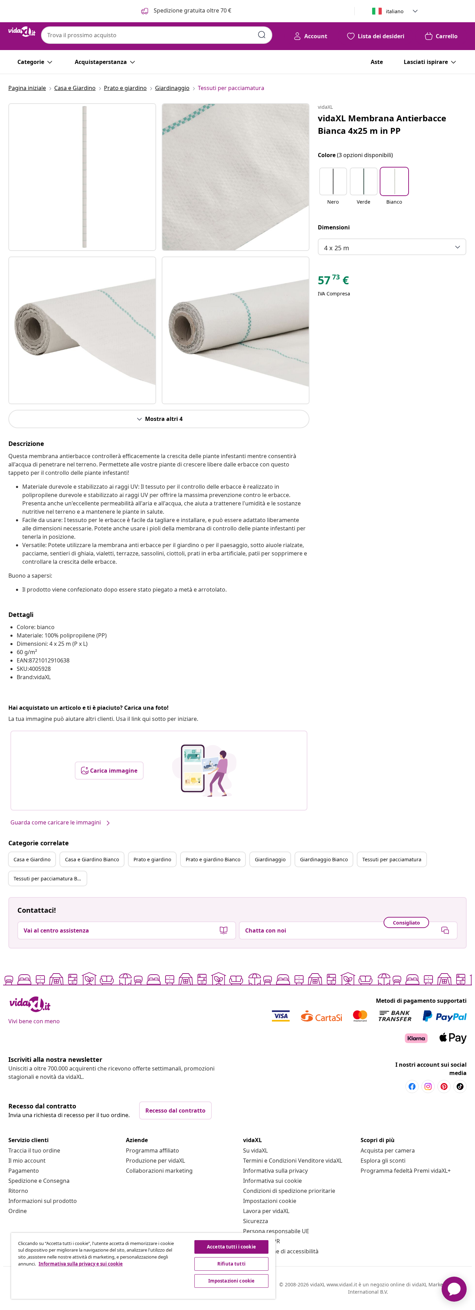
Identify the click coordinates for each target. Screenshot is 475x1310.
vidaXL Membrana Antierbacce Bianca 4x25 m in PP (382, 124)
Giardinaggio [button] (270, 859)
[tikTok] (460, 1086)
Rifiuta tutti (231, 1264)
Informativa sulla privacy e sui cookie (81, 1264)
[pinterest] (444, 1086)
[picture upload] (204, 771)
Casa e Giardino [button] (32, 859)
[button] (333, 190)
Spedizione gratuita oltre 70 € (191, 10)
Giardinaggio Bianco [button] (324, 859)
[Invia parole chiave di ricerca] (261, 34)
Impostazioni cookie (269, 1201)
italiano (394, 11)
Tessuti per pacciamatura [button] (391, 859)
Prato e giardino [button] (152, 859)
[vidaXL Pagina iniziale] (21, 31)
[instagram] (428, 1086)
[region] (143, 1266)
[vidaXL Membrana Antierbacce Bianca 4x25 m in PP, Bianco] (82, 177)
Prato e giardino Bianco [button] (213, 859)
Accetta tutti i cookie (231, 1247)
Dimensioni (334, 227)
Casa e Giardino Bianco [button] (92, 859)
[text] (333, 282)
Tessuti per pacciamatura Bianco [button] (50, 878)
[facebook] (412, 1086)
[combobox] (156, 35)
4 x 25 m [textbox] (336, 248)
